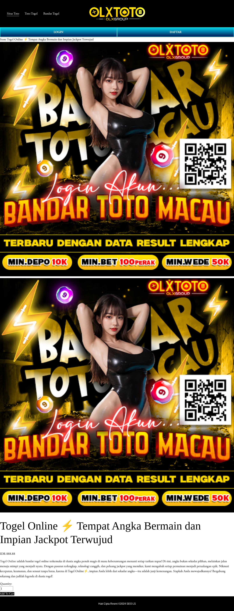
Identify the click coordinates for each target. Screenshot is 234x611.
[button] (7, 593)
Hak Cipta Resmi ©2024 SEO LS (117, 603)
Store (3, 39)
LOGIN (58, 32)
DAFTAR (175, 32)
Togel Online (8, 561)
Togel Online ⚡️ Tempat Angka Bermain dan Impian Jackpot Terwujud (50, 39)
